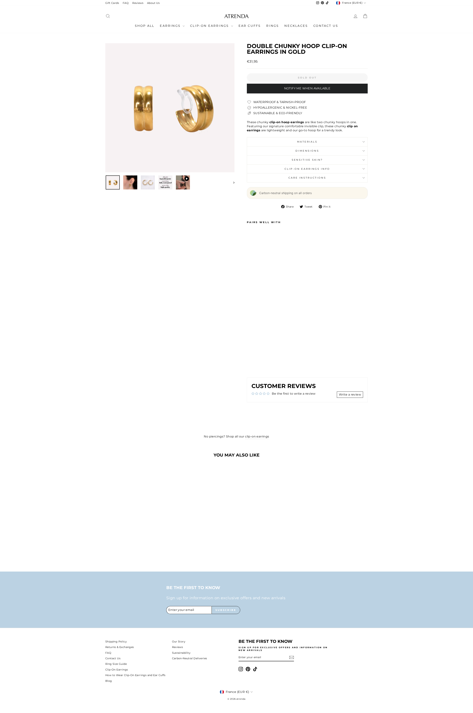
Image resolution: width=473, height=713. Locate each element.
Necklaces (296, 26)
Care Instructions (307, 177)
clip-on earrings (257, 436)
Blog (108, 680)
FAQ (126, 2)
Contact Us (325, 26)
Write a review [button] (350, 394)
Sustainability (181, 652)
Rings (272, 26)
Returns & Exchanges (119, 647)
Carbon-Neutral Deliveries (189, 658)
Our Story (179, 641)
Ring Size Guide (116, 663)
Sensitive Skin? (307, 159)
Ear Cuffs (250, 26)
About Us (153, 2)
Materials (307, 141)
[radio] (136, 545)
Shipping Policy (116, 641)
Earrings (171, 26)
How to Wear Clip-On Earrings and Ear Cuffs (135, 675)
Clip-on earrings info (307, 168)
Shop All (144, 26)
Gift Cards (112, 2)
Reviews (137, 2)
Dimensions (307, 150)
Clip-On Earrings (210, 26)
